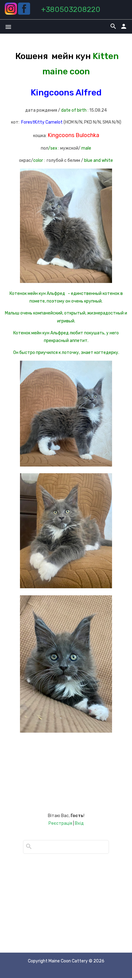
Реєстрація (60, 823)
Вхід (79, 823)
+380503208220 (70, 9)
